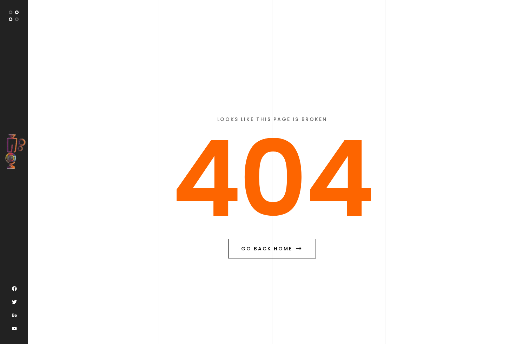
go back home (266, 248)
